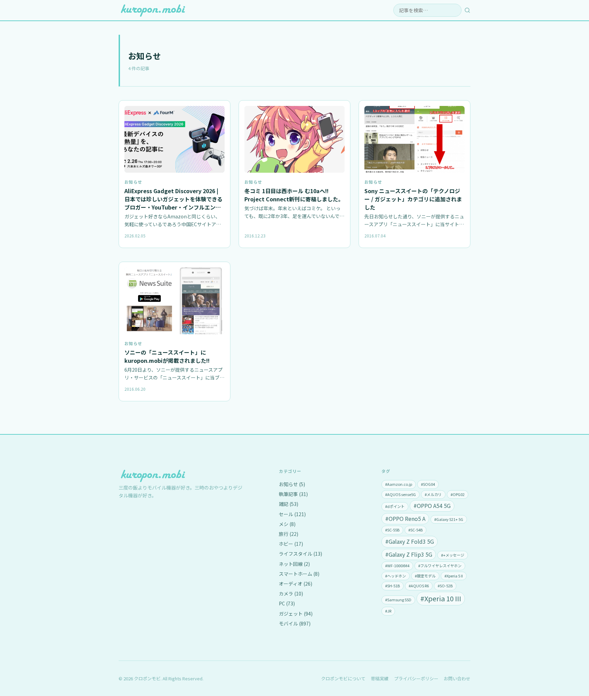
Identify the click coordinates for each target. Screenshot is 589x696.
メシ (287, 524)
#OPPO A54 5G (432, 505)
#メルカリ (433, 494)
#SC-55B (392, 529)
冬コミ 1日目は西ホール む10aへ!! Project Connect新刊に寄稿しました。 (294, 195)
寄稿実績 (380, 678)
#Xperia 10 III (440, 598)
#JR (388, 611)
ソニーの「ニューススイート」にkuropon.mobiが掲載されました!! (167, 356)
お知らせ (133, 182)
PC (287, 603)
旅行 (288, 533)
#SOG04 (428, 484)
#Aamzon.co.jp (398, 484)
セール (292, 514)
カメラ (291, 593)
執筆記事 (293, 494)
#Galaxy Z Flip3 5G (408, 554)
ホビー (291, 543)
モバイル (295, 623)
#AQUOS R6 (419, 585)
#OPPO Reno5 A (405, 518)
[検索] (467, 10)
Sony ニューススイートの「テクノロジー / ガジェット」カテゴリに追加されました (413, 199)
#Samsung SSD (398, 599)
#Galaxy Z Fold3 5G (409, 541)
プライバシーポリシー (416, 678)
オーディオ (295, 583)
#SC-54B (415, 529)
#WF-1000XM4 (397, 565)
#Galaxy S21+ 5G (448, 519)
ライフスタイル (300, 553)
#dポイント (395, 506)
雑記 (288, 503)
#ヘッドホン (395, 575)
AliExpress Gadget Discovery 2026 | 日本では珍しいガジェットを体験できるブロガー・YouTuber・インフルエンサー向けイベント (173, 203)
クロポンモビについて (343, 678)
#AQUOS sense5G (400, 494)
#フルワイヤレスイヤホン (440, 565)
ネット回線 (294, 563)
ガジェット (296, 613)
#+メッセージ (452, 555)
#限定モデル (425, 575)
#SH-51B (392, 585)
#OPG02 (458, 494)
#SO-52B (445, 585)
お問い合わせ (457, 678)
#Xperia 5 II (453, 575)
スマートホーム (299, 573)
